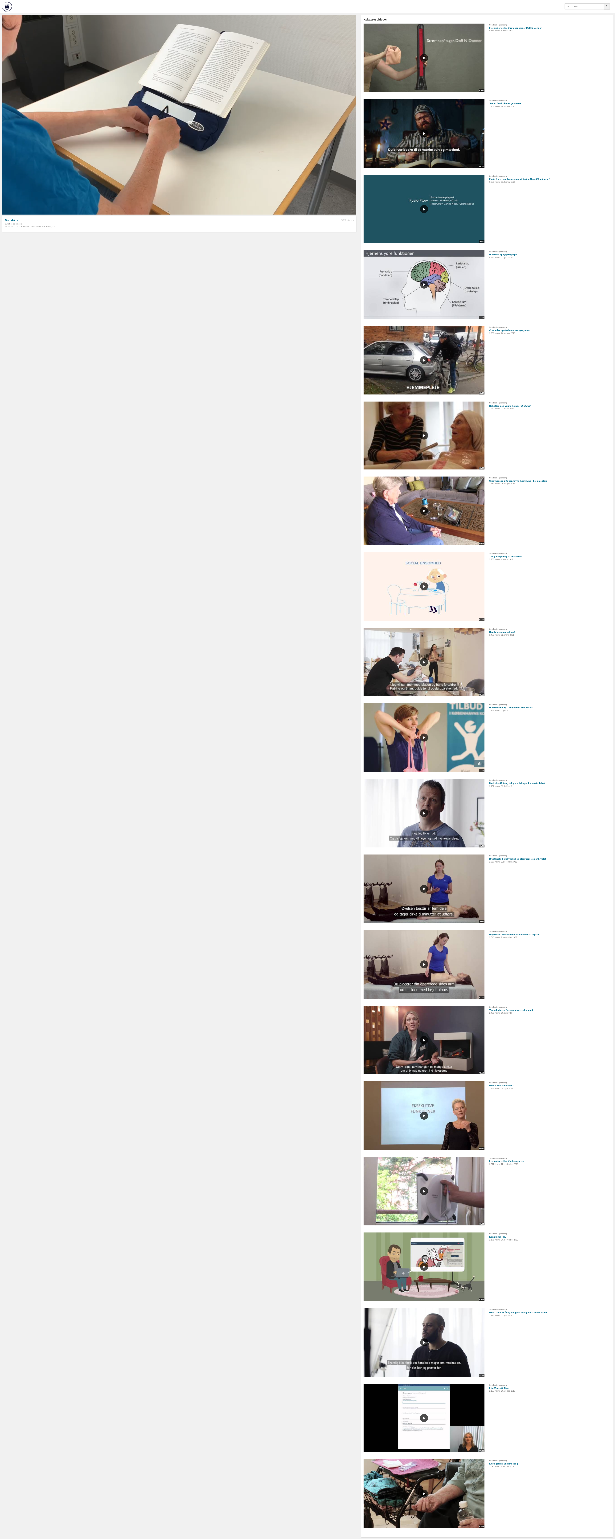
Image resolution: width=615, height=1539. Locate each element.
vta (53, 226)
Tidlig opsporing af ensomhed (505, 556)
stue (33, 226)
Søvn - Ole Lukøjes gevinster (505, 103)
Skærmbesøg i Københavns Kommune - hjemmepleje (518, 481)
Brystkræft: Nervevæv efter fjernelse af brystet (514, 934)
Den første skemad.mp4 (502, 632)
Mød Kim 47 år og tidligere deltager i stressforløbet (517, 783)
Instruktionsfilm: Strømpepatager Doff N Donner (515, 28)
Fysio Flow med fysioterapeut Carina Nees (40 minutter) (519, 179)
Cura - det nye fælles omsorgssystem (509, 330)
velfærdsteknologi (43, 226)
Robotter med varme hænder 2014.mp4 (510, 406)
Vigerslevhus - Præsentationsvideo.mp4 (511, 1010)
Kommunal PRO (497, 1237)
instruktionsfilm (23, 226)
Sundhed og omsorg (13, 224)
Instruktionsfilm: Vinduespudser (507, 1161)
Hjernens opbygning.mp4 (503, 254)
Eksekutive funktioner (501, 1085)
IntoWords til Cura (499, 1388)
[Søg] (607, 6)
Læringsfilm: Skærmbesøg (503, 1463)
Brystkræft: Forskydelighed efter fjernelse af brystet (517, 859)
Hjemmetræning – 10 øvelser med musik (511, 707)
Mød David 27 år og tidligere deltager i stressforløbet (518, 1312)
